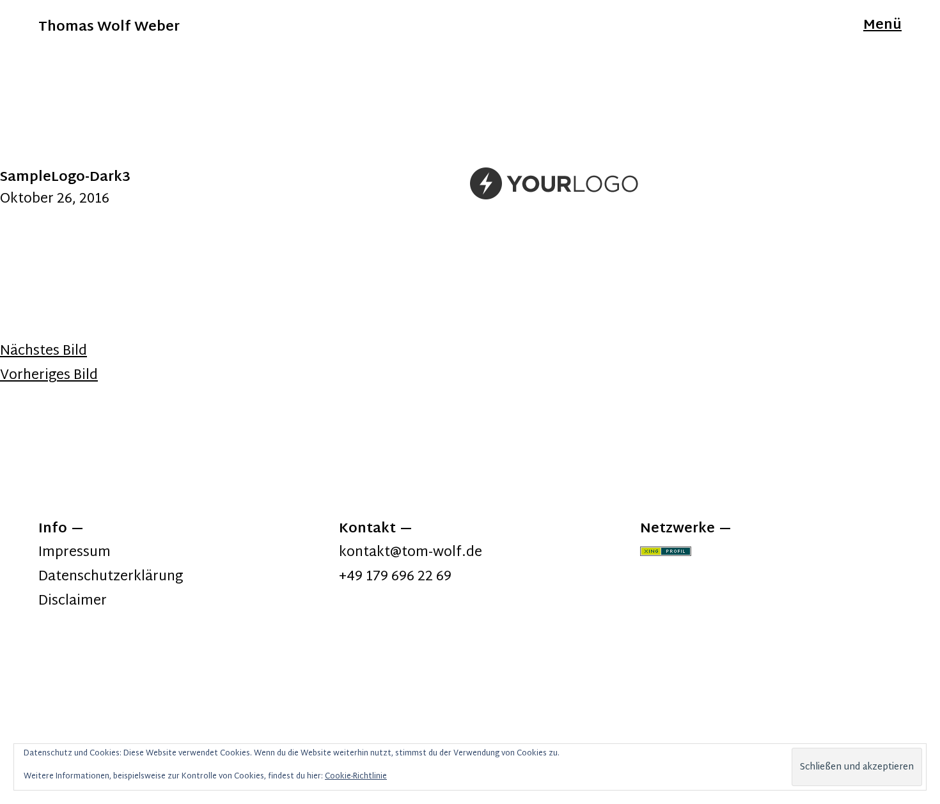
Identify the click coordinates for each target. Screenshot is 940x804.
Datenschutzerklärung (110, 577)
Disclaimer (72, 601)
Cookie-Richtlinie (356, 776)
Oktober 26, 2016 (54, 199)
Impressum (74, 553)
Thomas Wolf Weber (109, 27)
